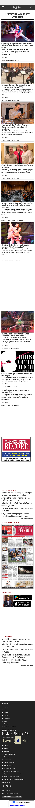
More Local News (27, 519)
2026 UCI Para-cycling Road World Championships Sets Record (16, 656)
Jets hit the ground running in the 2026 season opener (15, 499)
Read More (4, 57)
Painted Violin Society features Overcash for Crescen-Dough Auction (15, 127)
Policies (6, 757)
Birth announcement (10, 768)
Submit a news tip (9, 762)
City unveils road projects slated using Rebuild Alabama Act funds (15, 514)
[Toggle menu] (3, 7)
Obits (5, 721)
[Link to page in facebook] (3, 786)
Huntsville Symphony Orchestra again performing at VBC (15, 86)
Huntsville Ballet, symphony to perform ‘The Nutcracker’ (15, 335)
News (5, 710)
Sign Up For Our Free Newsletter (14, 779)
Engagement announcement (12, 774)
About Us (7, 748)
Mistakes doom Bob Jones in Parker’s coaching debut (17, 504)
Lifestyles (7, 718)
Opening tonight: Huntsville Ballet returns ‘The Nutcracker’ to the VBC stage (17, 45)
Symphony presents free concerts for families (16, 391)
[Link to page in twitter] (7, 786)
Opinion (6, 715)
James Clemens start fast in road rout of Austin (17, 509)
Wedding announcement (11, 776)
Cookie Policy (17, 796)
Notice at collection (17, 806)
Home (6, 707)
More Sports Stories (26, 665)
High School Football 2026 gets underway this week (14, 661)
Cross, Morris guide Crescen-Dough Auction (17, 166)
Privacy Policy (7, 796)
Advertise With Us (9, 754)
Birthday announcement (11, 771)
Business (6, 724)
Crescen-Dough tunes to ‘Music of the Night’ (16, 374)
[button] (31, 7)
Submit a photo (8, 765)
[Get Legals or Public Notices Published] (16, 461)
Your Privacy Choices (23, 802)
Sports (6, 712)
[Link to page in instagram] (10, 786)
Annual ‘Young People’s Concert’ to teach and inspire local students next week (17, 205)
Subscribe (7, 751)
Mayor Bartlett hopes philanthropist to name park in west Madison (16, 493)
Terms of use (7, 760)
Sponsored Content (10, 727)
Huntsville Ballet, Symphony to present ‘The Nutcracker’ (15, 246)
